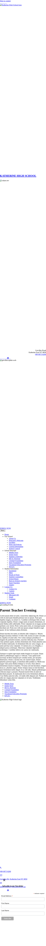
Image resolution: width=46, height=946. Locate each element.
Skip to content (5, 1)
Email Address (7, 896)
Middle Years (9, 684)
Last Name (5, 910)
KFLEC (7, 696)
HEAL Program (10, 688)
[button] (1, 3)
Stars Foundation (10, 692)
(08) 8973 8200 (40, 354)
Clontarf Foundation (11, 690)
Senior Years (8, 686)
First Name (5, 903)
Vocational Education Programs (15, 694)
